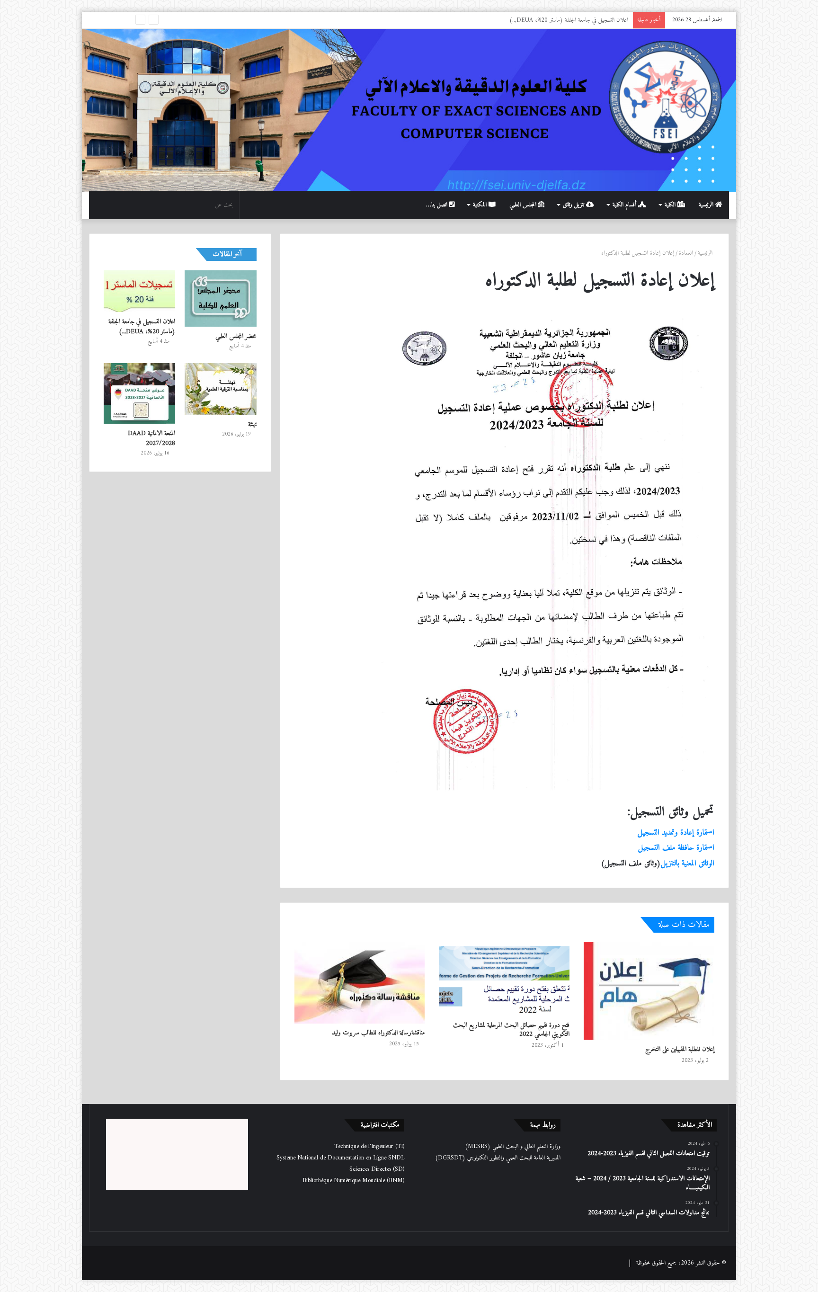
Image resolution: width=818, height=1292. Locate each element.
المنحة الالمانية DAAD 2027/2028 (151, 438)
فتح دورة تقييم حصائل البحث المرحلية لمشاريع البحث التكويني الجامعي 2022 (511, 1029)
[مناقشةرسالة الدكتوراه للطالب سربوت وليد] (359, 983)
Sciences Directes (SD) (376, 1169)
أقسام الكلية (625, 204)
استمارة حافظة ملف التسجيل (676, 848)
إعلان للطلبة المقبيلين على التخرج (679, 1049)
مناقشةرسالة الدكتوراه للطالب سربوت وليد (378, 1033)
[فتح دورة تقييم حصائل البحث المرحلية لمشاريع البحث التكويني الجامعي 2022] (504, 979)
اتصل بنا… (437, 204)
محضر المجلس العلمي (236, 336)
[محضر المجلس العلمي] (221, 298)
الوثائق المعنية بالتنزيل (687, 863)
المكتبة (481, 204)
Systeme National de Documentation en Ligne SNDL (340, 1157)
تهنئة (624, 20)
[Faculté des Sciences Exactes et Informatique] (409, 109)
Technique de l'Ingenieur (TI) (369, 1146)
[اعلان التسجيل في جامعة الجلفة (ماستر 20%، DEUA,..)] (140, 291)
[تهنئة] (221, 388)
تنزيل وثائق (574, 204)
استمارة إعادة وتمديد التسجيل (676, 833)
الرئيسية (707, 204)
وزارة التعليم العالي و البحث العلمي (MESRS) (512, 1146)
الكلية (671, 204)
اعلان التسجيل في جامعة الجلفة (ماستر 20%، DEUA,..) (141, 327)
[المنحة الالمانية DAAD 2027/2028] (140, 393)
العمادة (686, 253)
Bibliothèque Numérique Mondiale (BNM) (353, 1180)
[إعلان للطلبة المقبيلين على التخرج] (649, 991)
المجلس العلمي (523, 204)
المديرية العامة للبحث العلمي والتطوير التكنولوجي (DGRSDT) (497, 1157)
